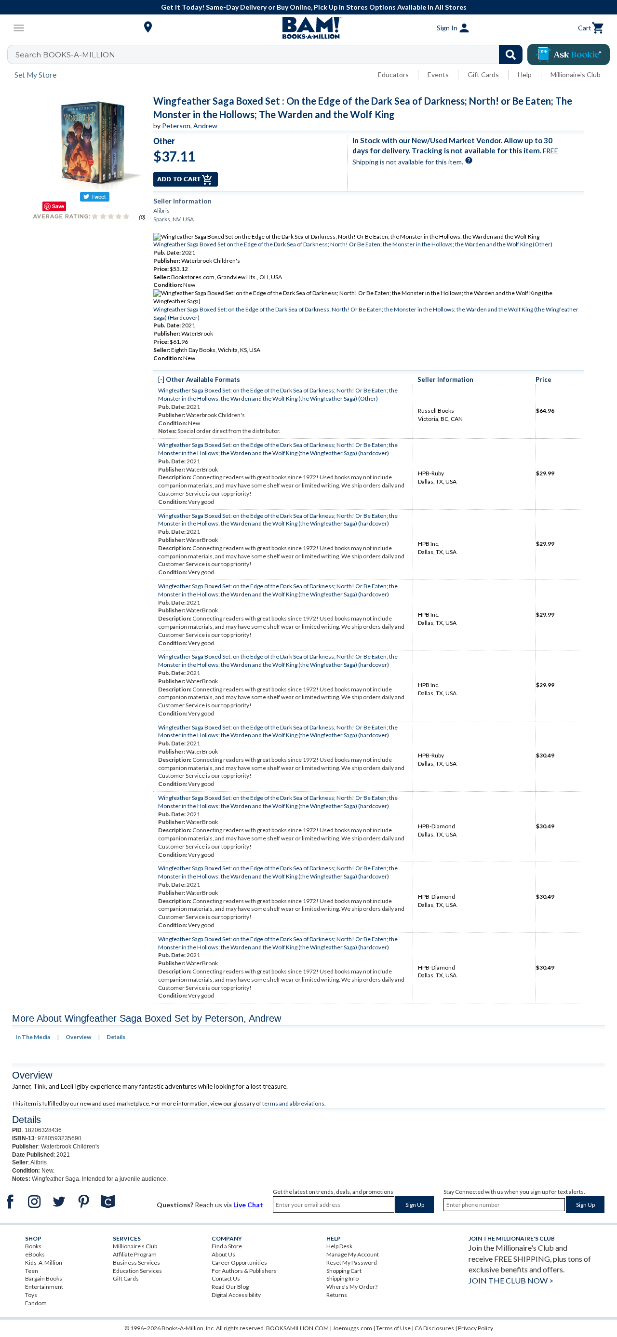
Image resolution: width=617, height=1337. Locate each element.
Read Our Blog (230, 1286)
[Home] (308, 28)
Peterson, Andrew (189, 126)
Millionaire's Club (575, 74)
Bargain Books (43, 1278)
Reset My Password (351, 1262)
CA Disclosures (434, 1328)
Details (116, 1036)
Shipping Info (342, 1278)
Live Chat (248, 1205)
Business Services (136, 1262)
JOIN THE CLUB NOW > (511, 1280)
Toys (31, 1294)
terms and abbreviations (293, 1103)
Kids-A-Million (43, 1262)
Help (525, 74)
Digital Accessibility (236, 1294)
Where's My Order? (351, 1286)
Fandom (36, 1303)
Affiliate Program (135, 1254)
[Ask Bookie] (568, 54)
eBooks (35, 1254)
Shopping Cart (344, 1270)
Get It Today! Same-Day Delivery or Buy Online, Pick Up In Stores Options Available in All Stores (314, 7)
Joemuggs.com (352, 1328)
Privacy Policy (475, 1328)
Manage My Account (352, 1254)
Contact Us (226, 1278)
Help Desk (339, 1246)
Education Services (137, 1270)
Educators (393, 74)
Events (438, 74)
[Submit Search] (511, 54)
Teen (31, 1270)
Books (33, 1246)
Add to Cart (185, 179)
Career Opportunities (239, 1262)
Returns (336, 1294)
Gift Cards (483, 74)
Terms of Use (393, 1328)
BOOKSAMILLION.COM (297, 1328)
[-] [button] (161, 379)
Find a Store (227, 1246)
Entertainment (44, 1286)
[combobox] (271, 54)
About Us (223, 1254)
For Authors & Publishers (244, 1270)
